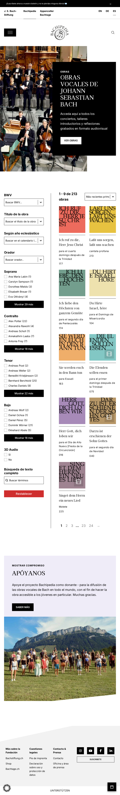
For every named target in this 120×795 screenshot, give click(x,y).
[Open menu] (10, 33)
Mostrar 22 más (24, 393)
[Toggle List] (41, 202)
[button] (24, 276)
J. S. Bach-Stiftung (10, 13)
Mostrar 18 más (24, 348)
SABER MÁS (23, 607)
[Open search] (113, 32)
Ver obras (71, 140)
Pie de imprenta (38, 758)
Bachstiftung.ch (14, 758)
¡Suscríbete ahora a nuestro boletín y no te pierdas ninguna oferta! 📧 (36, 3)
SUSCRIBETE (95, 759)
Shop (8, 763)
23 (84, 526)
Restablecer (24, 493)
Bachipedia (29, 11)
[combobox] (21, 202)
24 (91, 526)
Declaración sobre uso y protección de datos (37, 769)
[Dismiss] (114, 3)
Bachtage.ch (13, 768)
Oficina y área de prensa (60, 765)
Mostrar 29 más (24, 304)
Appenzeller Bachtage (47, 13)
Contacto (58, 758)
